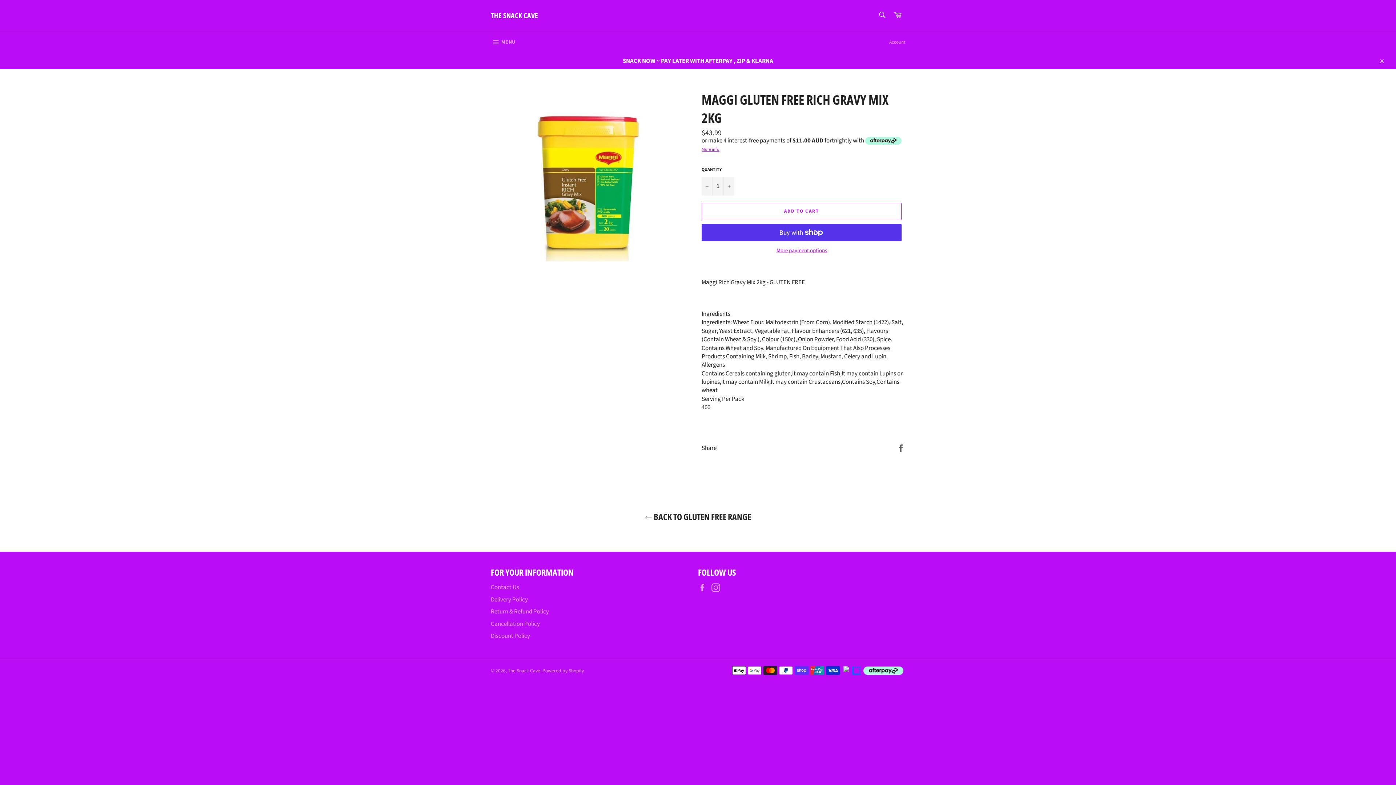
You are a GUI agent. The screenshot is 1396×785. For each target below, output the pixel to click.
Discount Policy (510, 636)
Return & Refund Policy (520, 611)
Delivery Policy (509, 599)
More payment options (802, 250)
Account (897, 42)
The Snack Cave (514, 15)
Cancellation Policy (515, 624)
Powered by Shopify (563, 670)
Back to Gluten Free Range (701, 517)
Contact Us (505, 587)
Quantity (712, 170)
